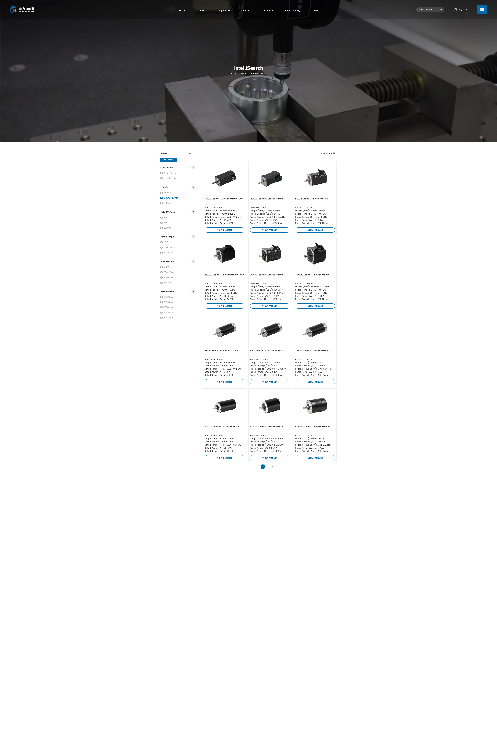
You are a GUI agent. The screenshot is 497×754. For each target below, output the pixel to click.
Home (234, 73)
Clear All (191, 153)
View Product (224, 230)
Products (245, 73)
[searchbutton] (441, 9)
